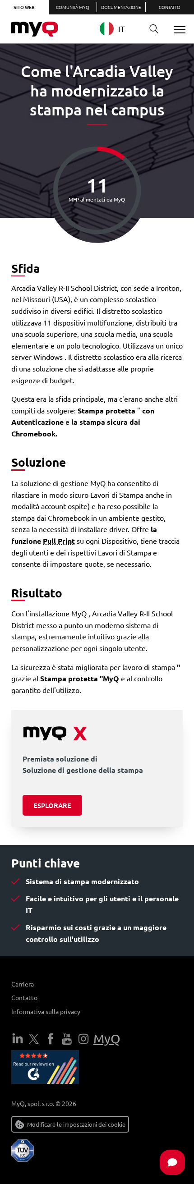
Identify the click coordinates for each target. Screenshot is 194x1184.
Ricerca (154, 29)
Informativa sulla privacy (45, 1011)
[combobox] (119, 29)
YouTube (66, 1039)
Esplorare (52, 805)
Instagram (83, 1039)
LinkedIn (17, 1039)
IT (121, 28)
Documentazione (121, 7)
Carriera (22, 984)
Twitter (34, 1039)
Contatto (24, 997)
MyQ (106, 1038)
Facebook (50, 1039)
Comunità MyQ (72, 7)
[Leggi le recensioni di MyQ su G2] (45, 1068)
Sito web (24, 7)
